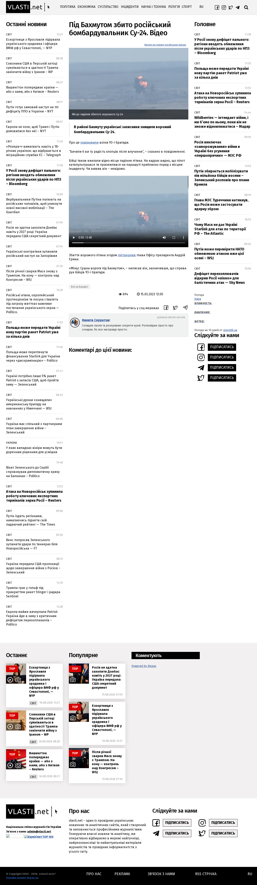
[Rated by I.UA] (15, 837)
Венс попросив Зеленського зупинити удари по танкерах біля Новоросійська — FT (32, 544)
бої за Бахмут (79, 286)
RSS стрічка (205, 874)
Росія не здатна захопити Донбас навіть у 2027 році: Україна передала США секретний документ (33, 232)
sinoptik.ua (230, 330)
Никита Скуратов (95, 320)
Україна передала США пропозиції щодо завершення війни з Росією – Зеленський (33, 568)
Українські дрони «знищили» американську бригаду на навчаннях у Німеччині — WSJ (29, 404)
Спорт (187, 7)
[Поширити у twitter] (175, 308)
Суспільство (108, 7)
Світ (9, 34)
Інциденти (130, 7)
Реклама (122, 874)
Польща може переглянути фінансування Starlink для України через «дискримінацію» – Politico (33, 356)
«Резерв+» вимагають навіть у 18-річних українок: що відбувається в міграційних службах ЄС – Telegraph (33, 151)
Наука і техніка (153, 7)
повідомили (89, 142)
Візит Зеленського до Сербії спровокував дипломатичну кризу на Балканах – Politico (33, 472)
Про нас (93, 874)
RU (201, 7)
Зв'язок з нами (161, 874)
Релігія (174, 7)
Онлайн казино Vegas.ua (22, 877)
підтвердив (127, 255)
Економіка (86, 7)
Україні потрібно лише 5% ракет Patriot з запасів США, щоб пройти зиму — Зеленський (32, 380)
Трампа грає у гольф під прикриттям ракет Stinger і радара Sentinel (33, 592)
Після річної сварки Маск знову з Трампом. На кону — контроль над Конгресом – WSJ (32, 275)
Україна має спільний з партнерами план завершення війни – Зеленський (34, 428)
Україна (11, 443)
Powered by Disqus (144, 666)
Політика (67, 7)
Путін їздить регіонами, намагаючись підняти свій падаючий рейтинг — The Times (30, 520)
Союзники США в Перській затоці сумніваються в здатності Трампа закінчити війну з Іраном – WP (32, 68)
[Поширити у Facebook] (166, 308)
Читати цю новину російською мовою (165, 44)
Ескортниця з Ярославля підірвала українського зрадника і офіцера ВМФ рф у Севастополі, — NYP (33, 44)
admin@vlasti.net (39, 831)
